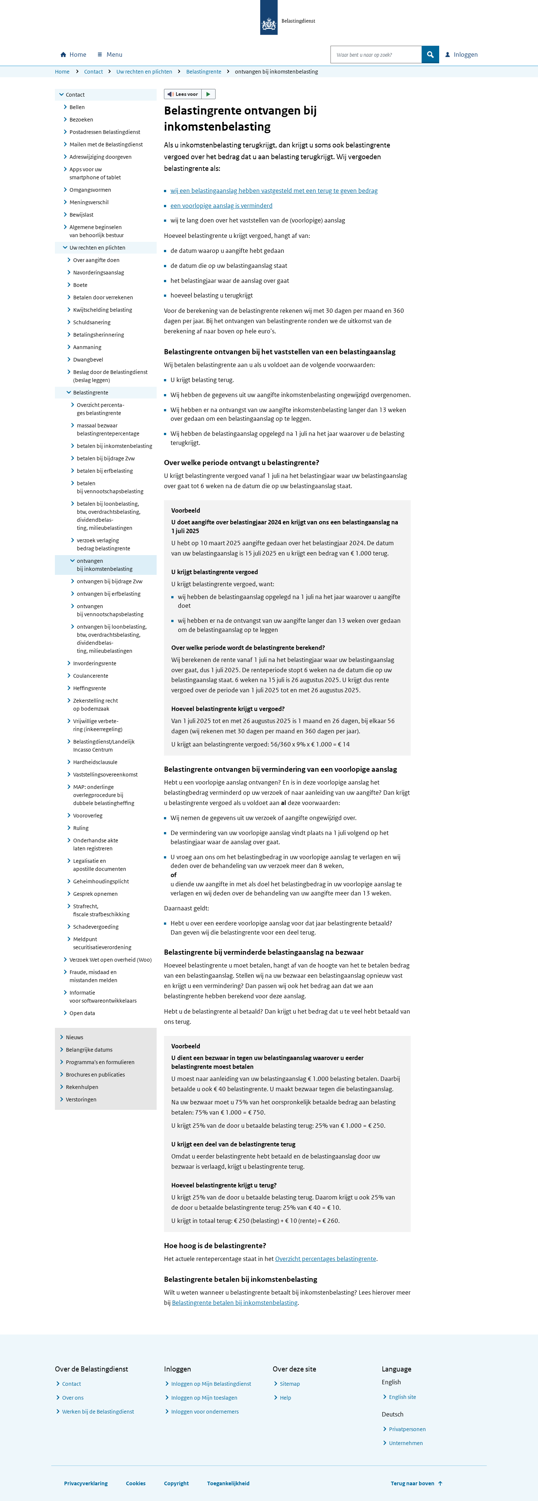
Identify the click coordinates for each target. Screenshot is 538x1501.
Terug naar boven (412, 1483)
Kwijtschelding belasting (102, 309)
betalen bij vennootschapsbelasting (110, 487)
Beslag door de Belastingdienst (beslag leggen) (110, 375)
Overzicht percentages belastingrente (100, 408)
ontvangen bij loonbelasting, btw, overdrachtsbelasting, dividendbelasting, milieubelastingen (112, 638)
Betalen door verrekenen (103, 297)
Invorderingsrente (94, 663)
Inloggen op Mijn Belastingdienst (211, 1383)
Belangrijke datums (89, 1049)
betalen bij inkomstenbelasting (114, 445)
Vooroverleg (87, 815)
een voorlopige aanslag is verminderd (222, 206)
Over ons (72, 1397)
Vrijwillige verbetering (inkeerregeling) (98, 725)
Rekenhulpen (82, 1086)
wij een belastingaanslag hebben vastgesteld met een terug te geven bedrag (274, 191)
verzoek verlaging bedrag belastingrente (103, 544)
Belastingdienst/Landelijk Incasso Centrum (104, 745)
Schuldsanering (92, 322)
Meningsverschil (89, 202)
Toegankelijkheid (228, 1483)
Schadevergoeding (96, 926)
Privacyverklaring (86, 1483)
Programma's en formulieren (100, 1062)
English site (402, 1396)
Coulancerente (90, 675)
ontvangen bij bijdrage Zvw (109, 581)
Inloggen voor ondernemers (205, 1411)
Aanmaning (87, 347)
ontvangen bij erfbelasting (109, 593)
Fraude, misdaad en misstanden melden (93, 976)
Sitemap (290, 1383)
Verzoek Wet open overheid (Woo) (111, 959)
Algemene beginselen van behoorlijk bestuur (97, 231)
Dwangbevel (88, 359)
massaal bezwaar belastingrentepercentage (108, 429)
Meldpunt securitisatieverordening (102, 943)
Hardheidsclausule (95, 762)
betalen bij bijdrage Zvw (106, 458)
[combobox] (376, 54)
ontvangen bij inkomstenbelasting (104, 564)
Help (285, 1397)
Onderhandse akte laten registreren (95, 844)
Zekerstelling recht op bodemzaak (95, 704)
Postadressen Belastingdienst (105, 131)
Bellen (77, 107)
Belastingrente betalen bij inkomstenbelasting (235, 1303)
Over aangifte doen (96, 260)
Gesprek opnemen (95, 893)
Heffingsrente (89, 688)
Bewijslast (81, 214)
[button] (190, 94)
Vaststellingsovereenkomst (105, 774)
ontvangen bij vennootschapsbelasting (110, 610)
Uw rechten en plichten (144, 71)
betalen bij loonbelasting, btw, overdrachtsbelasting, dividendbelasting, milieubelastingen (109, 515)
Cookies (136, 1483)
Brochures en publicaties (95, 1074)
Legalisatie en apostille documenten (99, 864)
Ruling (81, 827)
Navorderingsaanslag (98, 272)
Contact (93, 71)
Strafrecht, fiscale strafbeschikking (101, 910)
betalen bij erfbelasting (105, 470)
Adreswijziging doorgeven (101, 156)
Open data (82, 1013)
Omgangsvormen (90, 189)
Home (62, 71)
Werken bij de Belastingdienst (98, 1411)
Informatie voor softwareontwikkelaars (103, 996)
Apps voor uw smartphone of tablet (95, 173)
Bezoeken (81, 119)
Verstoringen (81, 1099)
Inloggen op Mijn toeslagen (204, 1397)
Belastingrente (203, 71)
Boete (80, 284)
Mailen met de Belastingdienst (106, 144)
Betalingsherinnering (98, 334)
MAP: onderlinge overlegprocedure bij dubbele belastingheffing (103, 794)
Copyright (176, 1483)
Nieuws (74, 1037)
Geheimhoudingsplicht (101, 881)
